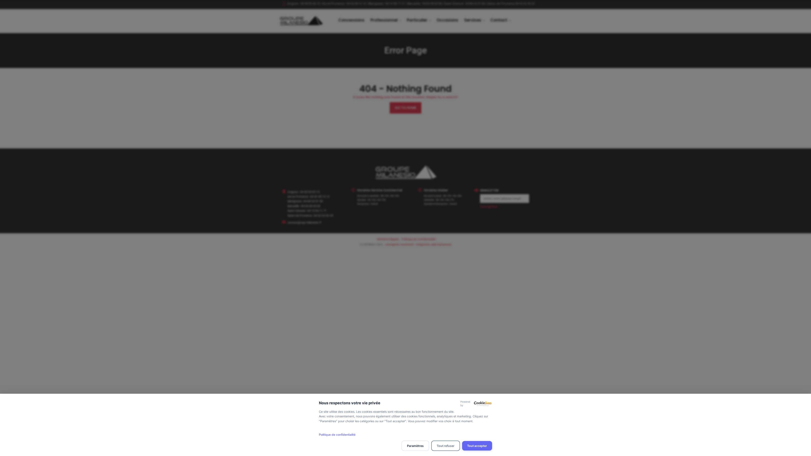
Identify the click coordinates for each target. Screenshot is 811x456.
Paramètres (415, 446)
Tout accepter (477, 446)
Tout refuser (445, 446)
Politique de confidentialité (337, 434)
